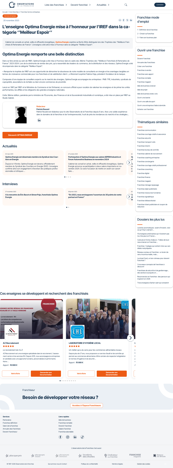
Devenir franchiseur (10, 432)
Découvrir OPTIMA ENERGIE (20, 135)
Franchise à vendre (144, 70)
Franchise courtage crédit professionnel (152, 165)
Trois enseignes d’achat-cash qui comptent (153, 283)
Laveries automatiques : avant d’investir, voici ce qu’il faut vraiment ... (153, 229)
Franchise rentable (144, 78)
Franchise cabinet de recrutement (149, 154)
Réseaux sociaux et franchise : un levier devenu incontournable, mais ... (153, 253)
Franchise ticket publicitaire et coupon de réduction (152, 205)
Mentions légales (117, 464)
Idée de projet (142, 90)
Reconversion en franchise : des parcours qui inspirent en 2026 (153, 278)
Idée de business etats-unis (147, 94)
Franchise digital (143, 173)
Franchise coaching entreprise (148, 158)
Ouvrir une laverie (143, 98)
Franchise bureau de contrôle (148, 150)
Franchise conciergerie (145, 161)
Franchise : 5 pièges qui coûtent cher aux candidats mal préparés (154, 247)
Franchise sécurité (144, 138)
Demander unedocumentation (46, 373)
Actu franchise (14, 12)
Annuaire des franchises (146, 62)
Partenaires (7, 420)
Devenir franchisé (143, 58)
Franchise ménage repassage (148, 185)
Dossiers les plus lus (151, 219)
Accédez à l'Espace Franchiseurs (86, 405)
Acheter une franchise (145, 109)
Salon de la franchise (10, 426)
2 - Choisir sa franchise (145, 34)
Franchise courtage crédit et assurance (151, 134)
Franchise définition (10, 423)
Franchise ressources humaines (149, 193)
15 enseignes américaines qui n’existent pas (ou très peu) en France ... (153, 235)
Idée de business (65, 420)
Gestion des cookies (143, 464)
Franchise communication (146, 130)
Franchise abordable (66, 432)
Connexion (160, 5)
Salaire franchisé (65, 429)
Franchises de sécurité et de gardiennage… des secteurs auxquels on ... (153, 271)
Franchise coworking (145, 169)
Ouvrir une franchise (151, 50)
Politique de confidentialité (89, 464)
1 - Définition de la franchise (147, 30)
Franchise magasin (144, 82)
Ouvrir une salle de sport (146, 101)
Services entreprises (10, 16)
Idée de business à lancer (146, 86)
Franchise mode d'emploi (148, 19)
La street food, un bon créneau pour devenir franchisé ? (153, 259)
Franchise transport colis (146, 142)
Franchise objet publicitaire (147, 189)
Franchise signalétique (145, 197)
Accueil (4, 12)
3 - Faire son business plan (147, 37)
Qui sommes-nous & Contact (57, 464)
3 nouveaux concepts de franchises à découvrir (150, 265)
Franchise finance (143, 177)
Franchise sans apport (145, 74)
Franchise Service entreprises (30, 12)
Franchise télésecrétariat (146, 201)
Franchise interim (143, 146)
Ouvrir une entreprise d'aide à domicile (151, 105)
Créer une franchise (144, 66)
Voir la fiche (15, 373)
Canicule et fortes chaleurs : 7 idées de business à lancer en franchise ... (153, 241)
